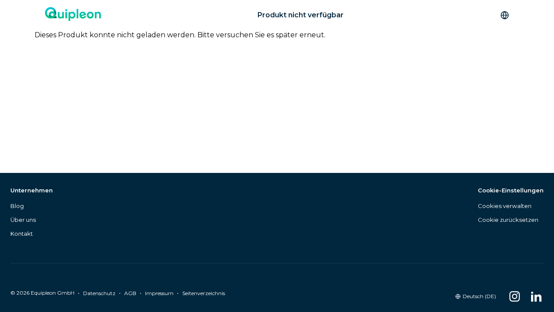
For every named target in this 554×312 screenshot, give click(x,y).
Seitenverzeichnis (203, 293)
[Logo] (73, 15)
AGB (130, 293)
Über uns (23, 219)
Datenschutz (99, 293)
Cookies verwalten (504, 205)
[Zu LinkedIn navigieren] (536, 296)
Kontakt (21, 233)
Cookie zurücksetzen (508, 219)
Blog (17, 205)
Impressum (159, 293)
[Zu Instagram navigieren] (514, 296)
